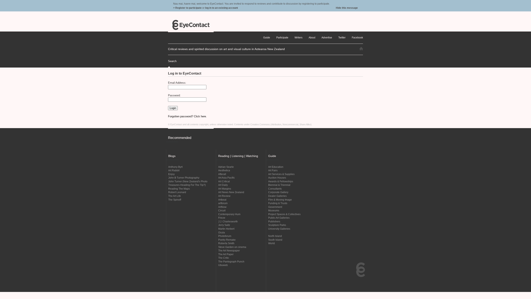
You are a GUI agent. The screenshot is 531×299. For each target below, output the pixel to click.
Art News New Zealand (231, 192)
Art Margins (224, 188)
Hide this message (347, 7)
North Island (275, 236)
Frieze (221, 217)
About (312, 37)
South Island (275, 239)
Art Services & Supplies (281, 174)
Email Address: (177, 82)
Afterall (222, 174)
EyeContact (191, 25)
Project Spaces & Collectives (284, 214)
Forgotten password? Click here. (187, 116)
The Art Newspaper (229, 250)
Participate (282, 37)
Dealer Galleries (277, 196)
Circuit (221, 210)
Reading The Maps (179, 188)
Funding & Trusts (277, 203)
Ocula (221, 232)
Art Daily (223, 185)
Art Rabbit (173, 170)
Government (275, 207)
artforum (223, 203)
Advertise (327, 37)
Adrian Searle (226, 166)
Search (172, 61)
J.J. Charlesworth (228, 221)
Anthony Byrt (175, 166)
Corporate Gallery (278, 192)
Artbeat (222, 199)
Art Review (224, 196)
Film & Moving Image (280, 199)
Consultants (275, 188)
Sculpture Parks (277, 225)
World (271, 243)
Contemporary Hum (229, 214)
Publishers (274, 221)
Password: (174, 95)
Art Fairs (273, 170)
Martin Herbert (226, 228)
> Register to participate (187, 7)
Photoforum (224, 236)
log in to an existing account (221, 7)
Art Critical (224, 181)
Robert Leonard (177, 192)
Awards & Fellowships (280, 181)
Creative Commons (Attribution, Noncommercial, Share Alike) (281, 124)
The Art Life (174, 196)
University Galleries (279, 228)
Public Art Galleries (279, 217)
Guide (266, 37)
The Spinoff (174, 199)
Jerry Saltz (224, 225)
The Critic (223, 257)
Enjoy (171, 174)
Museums (273, 210)
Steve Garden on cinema (232, 247)
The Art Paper (226, 254)
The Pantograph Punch (231, 261)
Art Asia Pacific (226, 177)
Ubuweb (223, 265)
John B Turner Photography (183, 177)
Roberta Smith (226, 243)
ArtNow (222, 207)
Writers (298, 37)
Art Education (275, 166)
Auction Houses (277, 177)
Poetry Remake (227, 239)
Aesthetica (224, 170)
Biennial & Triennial (279, 185)
